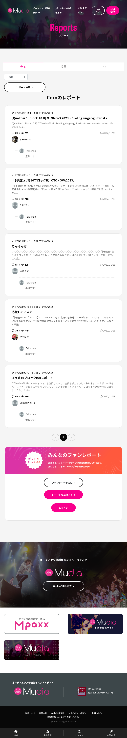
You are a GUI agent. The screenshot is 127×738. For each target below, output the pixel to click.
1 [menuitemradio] (63, 437)
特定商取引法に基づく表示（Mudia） (63, 716)
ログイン (63, 507)
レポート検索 (23, 87)
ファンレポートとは (62, 482)
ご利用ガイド (82, 10)
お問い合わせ (98, 713)
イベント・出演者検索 (41, 10)
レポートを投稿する (63, 10)
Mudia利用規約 (57, 713)
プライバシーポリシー (78, 713)
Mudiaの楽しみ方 (62, 586)
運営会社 (43, 713)
